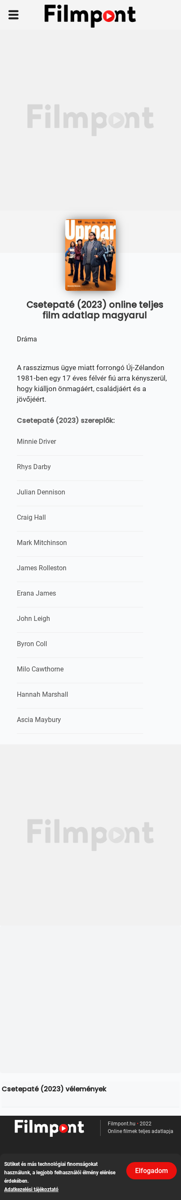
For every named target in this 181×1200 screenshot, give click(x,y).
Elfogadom (151, 1171)
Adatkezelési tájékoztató (31, 1189)
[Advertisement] (90, 120)
